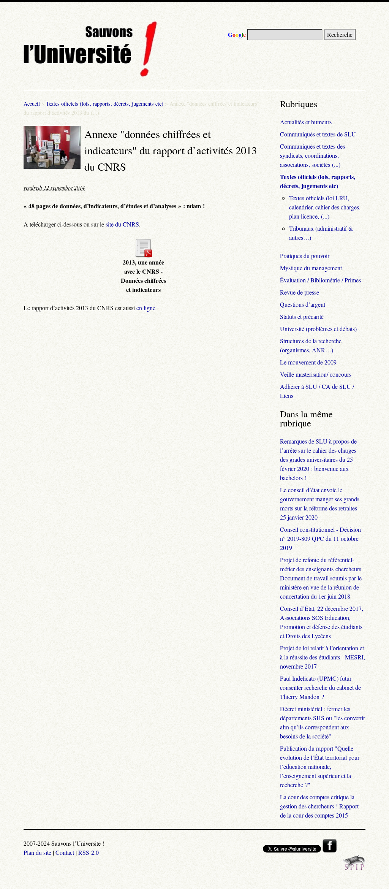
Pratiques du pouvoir (304, 256)
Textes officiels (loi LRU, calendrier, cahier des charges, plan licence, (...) (325, 207)
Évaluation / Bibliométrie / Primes (320, 280)
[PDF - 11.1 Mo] (143, 255)
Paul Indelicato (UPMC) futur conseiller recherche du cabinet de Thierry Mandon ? (320, 687)
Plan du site (37, 852)
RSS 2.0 (88, 852)
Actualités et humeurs (306, 122)
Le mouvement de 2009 (308, 362)
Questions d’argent (302, 304)
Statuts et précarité (302, 316)
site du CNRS (122, 224)
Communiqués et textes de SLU (318, 134)
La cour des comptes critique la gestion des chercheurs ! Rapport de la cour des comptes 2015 (319, 806)
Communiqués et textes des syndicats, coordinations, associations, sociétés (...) (312, 155)
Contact (64, 852)
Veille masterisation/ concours (315, 374)
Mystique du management (311, 268)
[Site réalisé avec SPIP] (354, 868)
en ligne (145, 308)
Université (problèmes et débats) (318, 329)
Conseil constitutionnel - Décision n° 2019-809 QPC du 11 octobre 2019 (320, 538)
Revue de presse (299, 292)
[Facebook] (330, 850)
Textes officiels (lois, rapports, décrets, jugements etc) (104, 103)
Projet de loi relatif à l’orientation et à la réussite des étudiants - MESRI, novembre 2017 (322, 657)
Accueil (32, 103)
